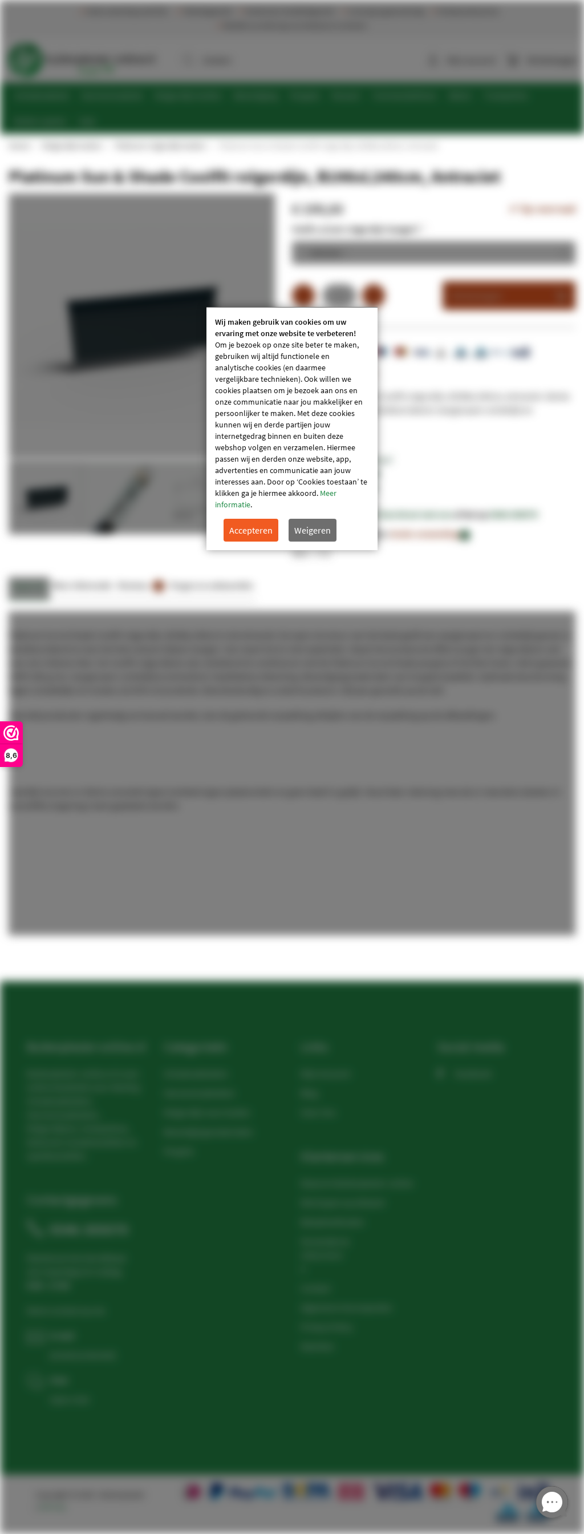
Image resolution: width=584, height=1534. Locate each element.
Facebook (473, 1073)
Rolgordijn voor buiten (207, 1112)
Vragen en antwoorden (211, 585)
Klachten (317, 1346)
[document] (292, 429)
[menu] (296, 108)
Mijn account (471, 60)
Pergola (178, 1151)
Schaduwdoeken (196, 1073)
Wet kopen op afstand (342, 1202)
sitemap (52, 1506)
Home (19, 145)
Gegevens (29, 585)
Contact (315, 1288)
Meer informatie (82, 585)
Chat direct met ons (414, 514)
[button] (121, 497)
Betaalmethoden (332, 1222)
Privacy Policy (326, 1327)
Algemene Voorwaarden (346, 1307)
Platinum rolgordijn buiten (160, 145)
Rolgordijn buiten (72, 145)
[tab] (29, 588)
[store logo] (82, 57)
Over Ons (318, 1112)
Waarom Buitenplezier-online (357, 1183)
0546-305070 (513, 514)
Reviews (139, 585)
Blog (309, 1093)
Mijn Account (325, 1073)
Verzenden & (325, 1241)
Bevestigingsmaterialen (208, 1131)
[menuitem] (42, 95)
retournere (322, 1255)
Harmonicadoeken (199, 1093)
